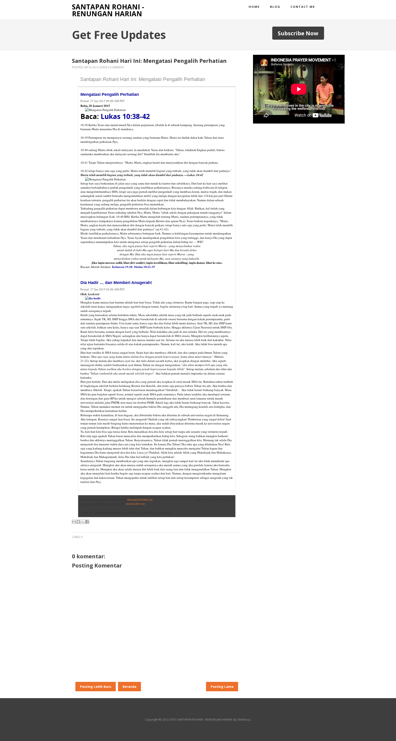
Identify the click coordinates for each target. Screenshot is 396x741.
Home (254, 7)
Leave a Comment (111, 67)
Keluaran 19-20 (122, 266)
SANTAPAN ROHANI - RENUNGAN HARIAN (108, 10)
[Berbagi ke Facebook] (87, 521)
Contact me (303, 7)
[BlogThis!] (78, 521)
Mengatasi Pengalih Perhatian (109, 94)
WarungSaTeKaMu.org (139, 499)
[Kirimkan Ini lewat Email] (74, 521)
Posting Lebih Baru (95, 686)
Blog (275, 7)
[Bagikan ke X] (82, 521)
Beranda (129, 686)
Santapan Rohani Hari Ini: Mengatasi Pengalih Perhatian (142, 79)
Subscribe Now (298, 33)
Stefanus (244, 719)
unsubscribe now (135, 503)
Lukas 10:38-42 (125, 116)
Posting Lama (222, 686)
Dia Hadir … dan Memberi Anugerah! (116, 282)
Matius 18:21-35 (144, 266)
